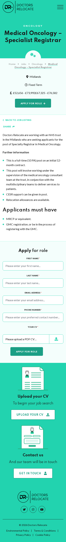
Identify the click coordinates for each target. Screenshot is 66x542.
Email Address (33, 293)
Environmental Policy (17, 530)
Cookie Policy (42, 534)
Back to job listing (18, 120)
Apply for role (31, 103)
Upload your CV (30, 415)
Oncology (37, 64)
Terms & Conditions (45, 530)
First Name (33, 259)
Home (12, 64)
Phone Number (33, 310)
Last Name (33, 276)
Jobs (23, 64)
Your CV (33, 327)
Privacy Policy (23, 534)
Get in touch (30, 473)
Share (7, 127)
